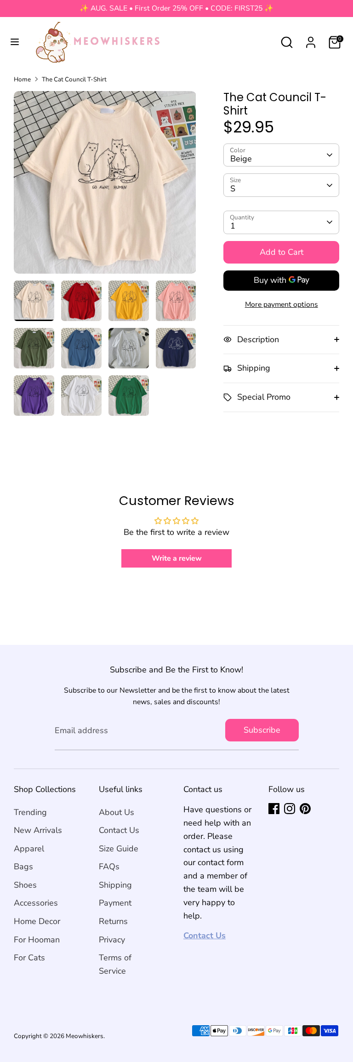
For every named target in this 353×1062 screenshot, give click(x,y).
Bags (23, 866)
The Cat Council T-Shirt (74, 79)
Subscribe (262, 729)
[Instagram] (289, 808)
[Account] (311, 39)
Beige (241, 158)
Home (22, 79)
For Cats (29, 957)
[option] (105, 186)
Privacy (112, 939)
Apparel (29, 848)
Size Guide (118, 848)
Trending (30, 812)
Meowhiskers (84, 1036)
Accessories (36, 902)
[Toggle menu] (15, 42)
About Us (116, 812)
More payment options (281, 304)
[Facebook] (273, 808)
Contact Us (119, 830)
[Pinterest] (305, 808)
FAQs (109, 866)
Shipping (115, 884)
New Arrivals (38, 830)
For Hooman (37, 939)
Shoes (25, 884)
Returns (113, 921)
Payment (115, 902)
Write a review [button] (177, 558)
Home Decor (37, 921)
